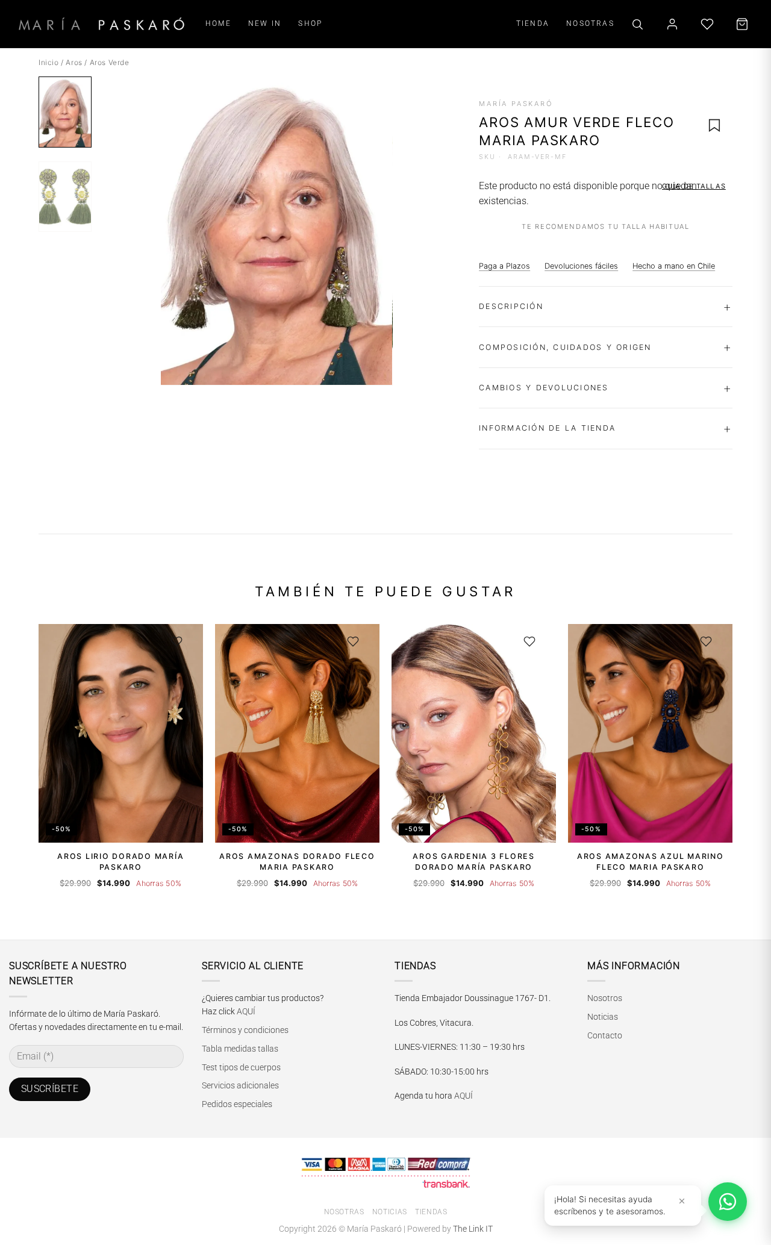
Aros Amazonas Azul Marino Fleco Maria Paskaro (650, 862)
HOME (218, 23)
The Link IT (473, 1229)
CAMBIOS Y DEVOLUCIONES (543, 387)
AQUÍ (246, 1011)
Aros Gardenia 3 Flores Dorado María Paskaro (473, 862)
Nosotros (604, 998)
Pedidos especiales (237, 1104)
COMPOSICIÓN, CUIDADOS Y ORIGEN (565, 347)
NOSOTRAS (590, 23)
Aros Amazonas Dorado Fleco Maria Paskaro (297, 862)
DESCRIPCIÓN (511, 306)
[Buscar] (637, 24)
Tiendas (431, 1212)
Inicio (49, 62)
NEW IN (264, 23)
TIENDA (532, 23)
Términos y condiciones (245, 1030)
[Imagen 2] (65, 196)
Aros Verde (110, 62)
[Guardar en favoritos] (714, 125)
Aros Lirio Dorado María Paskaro (120, 862)
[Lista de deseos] (707, 24)
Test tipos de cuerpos (241, 1067)
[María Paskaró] (101, 24)
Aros (74, 62)
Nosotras (344, 1212)
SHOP (310, 23)
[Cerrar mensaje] (681, 1200)
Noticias (602, 1017)
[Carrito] (742, 24)
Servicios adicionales (240, 1085)
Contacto (604, 1035)
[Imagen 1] (65, 111)
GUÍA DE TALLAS (694, 186)
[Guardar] (176, 642)
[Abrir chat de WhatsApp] (727, 1201)
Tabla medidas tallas (240, 1048)
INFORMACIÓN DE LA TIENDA (547, 427)
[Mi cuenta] (672, 24)
